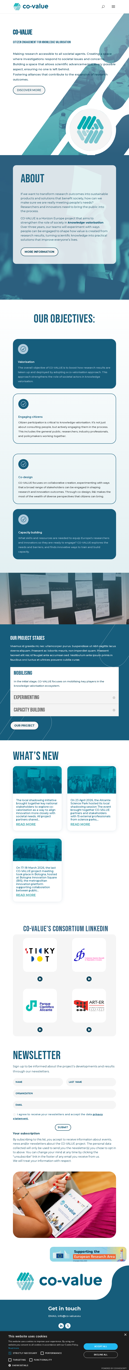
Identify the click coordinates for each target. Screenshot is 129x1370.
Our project (24, 725)
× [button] (125, 1335)
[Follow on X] (68, 1325)
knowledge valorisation (85, 222)
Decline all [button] (101, 1354)
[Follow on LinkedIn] (39, 978)
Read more (13, 1348)
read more (26, 824)
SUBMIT (63, 1127)
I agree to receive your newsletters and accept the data (58, 1116)
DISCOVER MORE (29, 90)
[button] (44, 1365)
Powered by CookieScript (113, 1368)
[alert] (64, 1350)
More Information (39, 251)
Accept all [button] (100, 1346)
